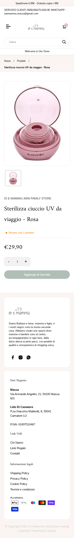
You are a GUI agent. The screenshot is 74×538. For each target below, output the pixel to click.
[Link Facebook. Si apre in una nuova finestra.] (13, 357)
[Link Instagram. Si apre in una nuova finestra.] (21, 357)
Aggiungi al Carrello (37, 274)
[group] (13, 178)
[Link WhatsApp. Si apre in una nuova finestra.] (29, 357)
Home (7, 61)
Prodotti (21, 61)
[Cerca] (64, 42)
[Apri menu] (13, 27)
